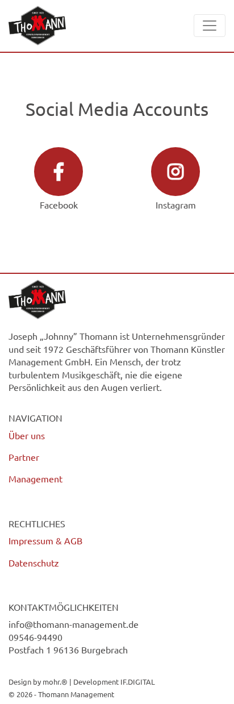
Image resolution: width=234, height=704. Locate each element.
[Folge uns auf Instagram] (175, 171)
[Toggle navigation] (209, 25)
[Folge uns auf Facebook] (58, 171)
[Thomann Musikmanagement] (37, 26)
